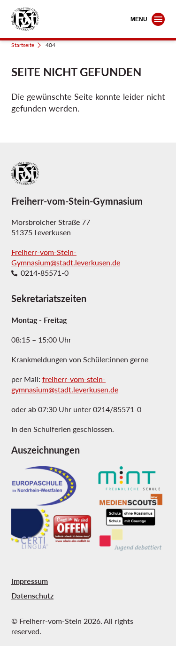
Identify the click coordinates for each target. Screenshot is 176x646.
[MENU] (158, 19)
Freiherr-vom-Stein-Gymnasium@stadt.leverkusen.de (65, 257)
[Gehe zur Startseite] (25, 19)
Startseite (22, 45)
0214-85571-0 (45, 273)
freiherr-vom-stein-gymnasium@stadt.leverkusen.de (64, 384)
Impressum (29, 580)
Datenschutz (32, 595)
